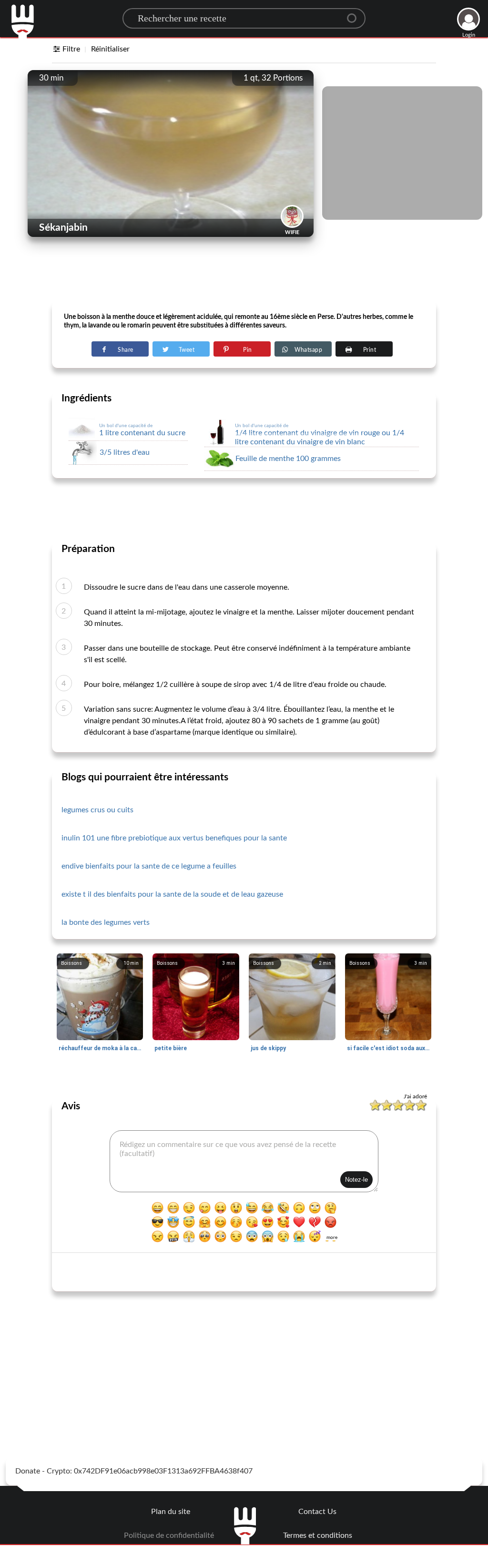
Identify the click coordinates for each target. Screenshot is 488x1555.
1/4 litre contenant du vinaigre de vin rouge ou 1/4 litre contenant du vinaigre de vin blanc (319, 434)
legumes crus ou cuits (97, 810)
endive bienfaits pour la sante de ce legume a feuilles (148, 866)
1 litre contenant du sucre (142, 430)
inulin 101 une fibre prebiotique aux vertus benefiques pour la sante (174, 838)
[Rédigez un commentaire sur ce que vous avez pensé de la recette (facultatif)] (244, 1161)
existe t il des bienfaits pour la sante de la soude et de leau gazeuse (172, 894)
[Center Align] (355, 14)
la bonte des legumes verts (105, 922)
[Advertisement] (244, 277)
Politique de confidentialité (169, 1535)
